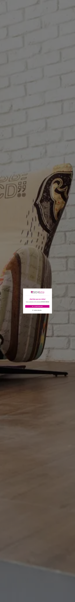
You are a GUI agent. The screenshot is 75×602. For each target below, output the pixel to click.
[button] (37, 310)
